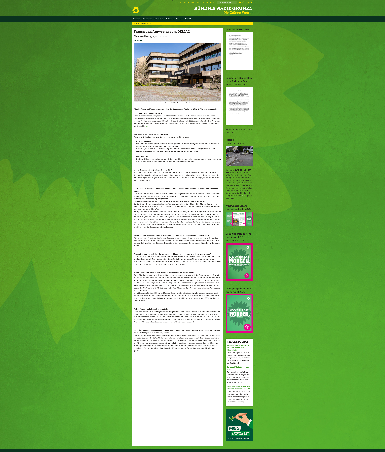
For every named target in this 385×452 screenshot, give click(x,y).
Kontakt (179, 2)
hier (146, 126)
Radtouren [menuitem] (170, 19)
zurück (136, 359)
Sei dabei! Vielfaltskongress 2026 (238, 368)
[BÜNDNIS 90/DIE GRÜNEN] (136, 10)
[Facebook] (240, 2)
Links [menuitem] (248, 2)
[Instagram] (243, 2)
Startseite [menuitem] (136, 19)
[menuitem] (179, 2)
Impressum (200, 2)
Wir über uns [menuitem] (147, 19)
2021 (151, 23)
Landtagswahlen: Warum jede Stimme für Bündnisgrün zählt (238, 387)
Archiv (146, 23)
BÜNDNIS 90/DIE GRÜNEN (223, 8)
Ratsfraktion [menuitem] (158, 19)
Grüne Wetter (138, 23)
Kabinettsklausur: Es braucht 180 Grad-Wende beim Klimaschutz (238, 347)
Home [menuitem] (173, 1)
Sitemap (186, 2)
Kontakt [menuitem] (188, 19)
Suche (193, 2)
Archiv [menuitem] (178, 19)
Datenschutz (210, 2)
